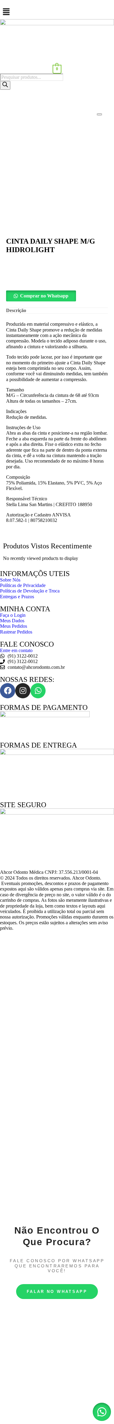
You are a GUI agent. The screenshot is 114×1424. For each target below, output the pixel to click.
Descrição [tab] (16, 310)
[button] (57, 295)
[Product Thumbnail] (99, 114)
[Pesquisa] (5, 85)
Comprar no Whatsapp (44, 295)
